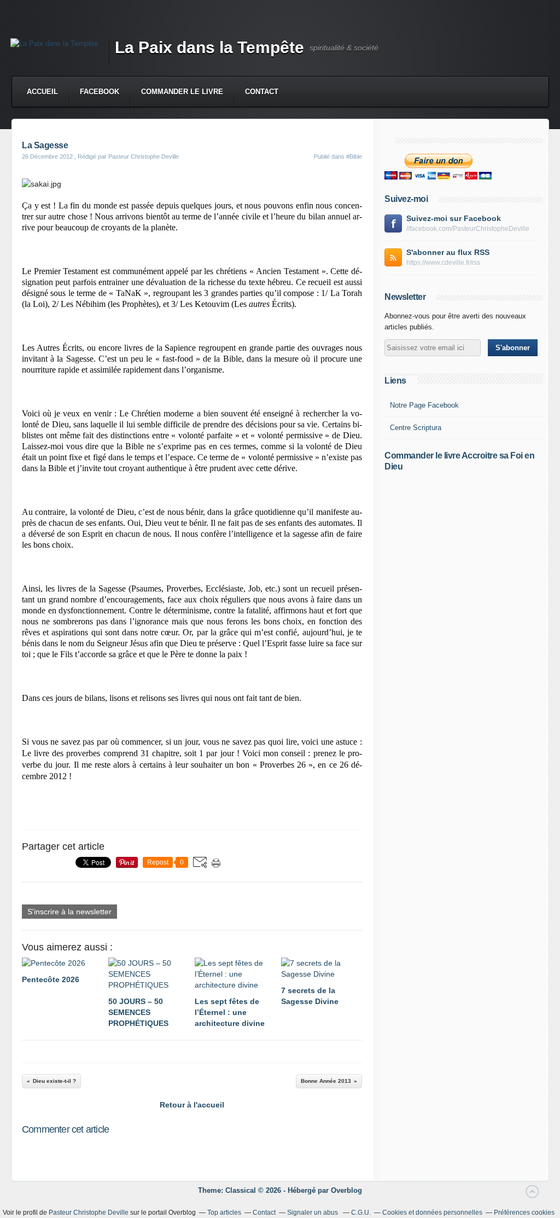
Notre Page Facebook (424, 405)
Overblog (346, 1190)
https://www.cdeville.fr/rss (443, 262)
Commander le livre (182, 92)
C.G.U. (361, 1212)
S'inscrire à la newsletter (69, 911)
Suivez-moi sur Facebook (453, 218)
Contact (261, 92)
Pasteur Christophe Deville (89, 1212)
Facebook (99, 92)
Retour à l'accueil (192, 1104)
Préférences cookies (524, 1212)
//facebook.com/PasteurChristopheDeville (467, 229)
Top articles (224, 1212)
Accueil (42, 92)
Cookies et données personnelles (432, 1212)
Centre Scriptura (415, 428)
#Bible (354, 156)
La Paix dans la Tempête (209, 47)
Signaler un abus (313, 1212)
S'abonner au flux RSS (447, 252)
